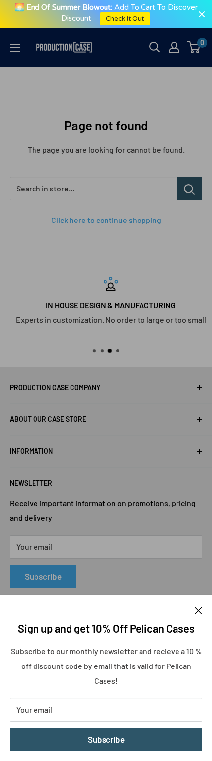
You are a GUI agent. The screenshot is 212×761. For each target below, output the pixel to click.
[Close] (198, 609)
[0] (194, 47)
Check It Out (125, 19)
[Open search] (154, 47)
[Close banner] (202, 14)
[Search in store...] (189, 188)
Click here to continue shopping (106, 219)
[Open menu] (15, 48)
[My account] (174, 47)
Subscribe (106, 739)
